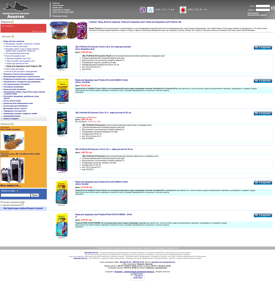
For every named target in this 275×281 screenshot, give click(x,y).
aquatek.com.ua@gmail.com (163, 262)
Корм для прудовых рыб (15, 56)
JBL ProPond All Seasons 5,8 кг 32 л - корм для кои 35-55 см (103, 113)
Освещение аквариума (13, 87)
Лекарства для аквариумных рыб (18, 103)
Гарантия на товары (61, 10)
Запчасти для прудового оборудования (21, 71)
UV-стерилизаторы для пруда (17, 53)
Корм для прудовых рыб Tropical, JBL (164, 22)
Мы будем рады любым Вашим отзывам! (23, 208)
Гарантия (117, 248)
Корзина (6, 22)
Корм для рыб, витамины (15, 89)
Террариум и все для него (15, 111)
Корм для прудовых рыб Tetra (19, 58)
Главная (56, 3)
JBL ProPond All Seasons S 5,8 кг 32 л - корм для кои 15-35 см (104, 149)
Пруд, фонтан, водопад (14, 41)
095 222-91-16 (126, 262)
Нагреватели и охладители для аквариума (22, 82)
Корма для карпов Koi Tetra (17, 63)
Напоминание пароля (257, 15)
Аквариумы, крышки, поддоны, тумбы (20, 113)
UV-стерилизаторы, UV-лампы (16, 84)
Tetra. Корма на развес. (10, 129)
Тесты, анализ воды (12, 101)
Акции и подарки (11, 118)
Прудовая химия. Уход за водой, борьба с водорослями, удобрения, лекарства (22, 50)
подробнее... (62, 70)
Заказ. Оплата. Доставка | (133, 248)
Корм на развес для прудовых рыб (21, 61)
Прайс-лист (57, 7)
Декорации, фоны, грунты (15, 108)
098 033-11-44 (138, 262)
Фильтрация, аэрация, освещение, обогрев (22, 44)
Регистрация (58, 5)
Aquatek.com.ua (91, 252)
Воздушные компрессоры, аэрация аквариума (24, 79)
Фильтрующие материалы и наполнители (22, 76)
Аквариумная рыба (12, 116)
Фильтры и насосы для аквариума (19, 74)
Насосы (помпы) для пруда (16, 46)
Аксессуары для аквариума (16, 106)
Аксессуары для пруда (14, 69)
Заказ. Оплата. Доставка (63, 12)
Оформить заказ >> (39, 31)
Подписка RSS (172, 248)
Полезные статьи (60, 16)
